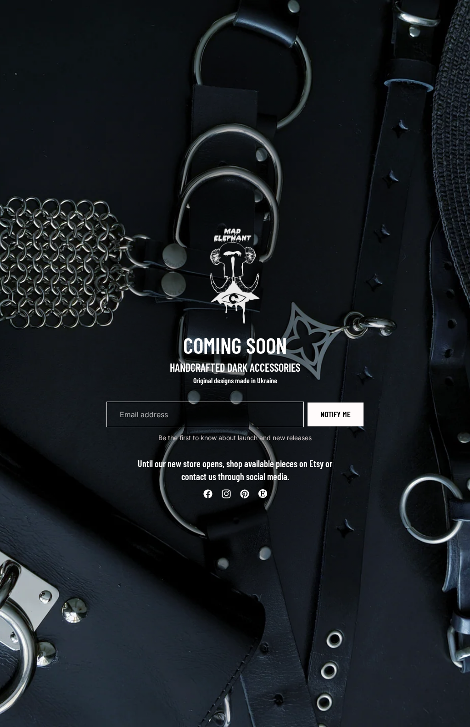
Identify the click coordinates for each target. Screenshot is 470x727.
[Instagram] (226, 493)
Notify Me (335, 414)
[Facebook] (207, 493)
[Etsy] (262, 494)
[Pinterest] (244, 493)
